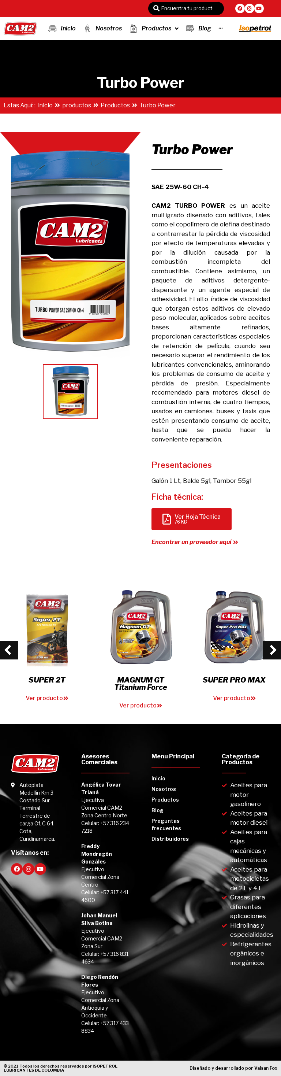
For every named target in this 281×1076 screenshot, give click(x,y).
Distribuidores (170, 839)
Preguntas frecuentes (166, 824)
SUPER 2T (47, 680)
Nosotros (163, 789)
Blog (157, 810)
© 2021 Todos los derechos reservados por (60, 1068)
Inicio (45, 105)
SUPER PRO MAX (234, 680)
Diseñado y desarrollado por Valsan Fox (233, 1068)
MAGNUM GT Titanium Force (140, 684)
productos (76, 105)
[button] (194, 542)
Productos (115, 105)
